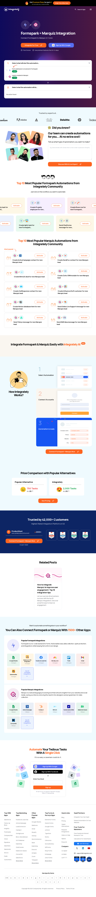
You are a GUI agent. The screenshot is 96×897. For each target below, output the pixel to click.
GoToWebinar (20, 840)
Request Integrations (65, 831)
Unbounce (48, 840)
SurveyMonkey (49, 844)
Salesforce (7, 819)
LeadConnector (21, 826)
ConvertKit (19, 854)
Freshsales (7, 832)
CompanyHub (8, 835)
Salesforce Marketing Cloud (21, 858)
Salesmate (7, 849)
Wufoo (47, 837)
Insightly (6, 828)
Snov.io (6, 853)
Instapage (48, 854)
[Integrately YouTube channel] (89, 848)
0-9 (7, 878)
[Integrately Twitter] (77, 848)
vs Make (64, 854)
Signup (64, 838)
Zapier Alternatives (65, 825)
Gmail (33, 829)
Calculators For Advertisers (82, 839)
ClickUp (34, 836)
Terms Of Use (70, 888)
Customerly (7, 859)
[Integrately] (11, 9)
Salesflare (7, 846)
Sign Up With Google (63, 45)
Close (6, 839)
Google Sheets (36, 822)
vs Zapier (64, 851)
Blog (63, 817)
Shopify (34, 832)
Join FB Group (84, 844)
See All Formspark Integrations (27, 672)
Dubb (6, 856)
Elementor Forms (50, 819)
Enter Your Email (38, 779)
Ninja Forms (48, 851)
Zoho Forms (48, 858)
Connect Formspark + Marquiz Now (62, 452)
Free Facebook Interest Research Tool (81, 834)
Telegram (35, 860)
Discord (34, 849)
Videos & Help (66, 835)
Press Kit (64, 842)
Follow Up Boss (7, 824)
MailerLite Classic (21, 851)
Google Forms (49, 826)
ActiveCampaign (21, 823)
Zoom (33, 856)
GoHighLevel (20, 833)
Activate (32, 206)
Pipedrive (7, 842)
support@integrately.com (84, 853)
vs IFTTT (64, 858)
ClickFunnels (20, 847)
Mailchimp (19, 844)
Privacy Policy (60, 888)
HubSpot (18, 830)
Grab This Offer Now (61, 3)
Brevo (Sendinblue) (22, 837)
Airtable (34, 853)
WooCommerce (36, 839)
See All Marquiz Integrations (27, 721)
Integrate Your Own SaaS (81, 817)
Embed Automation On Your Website (82, 821)
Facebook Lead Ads (22, 819)
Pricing (64, 821)
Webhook (35, 825)
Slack (33, 842)
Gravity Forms (49, 823)
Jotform (47, 830)
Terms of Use (50, 793)
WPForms (48, 847)
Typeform (48, 833)
